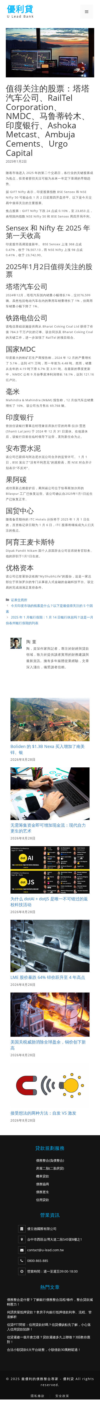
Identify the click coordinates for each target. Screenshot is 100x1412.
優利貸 (20, 9)
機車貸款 (42, 1176)
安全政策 (62, 1396)
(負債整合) (56, 1160)
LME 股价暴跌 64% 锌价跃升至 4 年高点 (47, 977)
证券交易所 (19, 600)
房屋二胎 (42, 1168)
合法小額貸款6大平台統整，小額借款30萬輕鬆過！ (44, 1349)
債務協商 (42, 1184)
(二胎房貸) (56, 1168)
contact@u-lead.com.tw (45, 1250)
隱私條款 (38, 1396)
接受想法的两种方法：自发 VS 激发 (43, 1113)
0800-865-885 (37, 1260)
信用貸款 (42, 1200)
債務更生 (42, 1192)
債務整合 (42, 1160)
